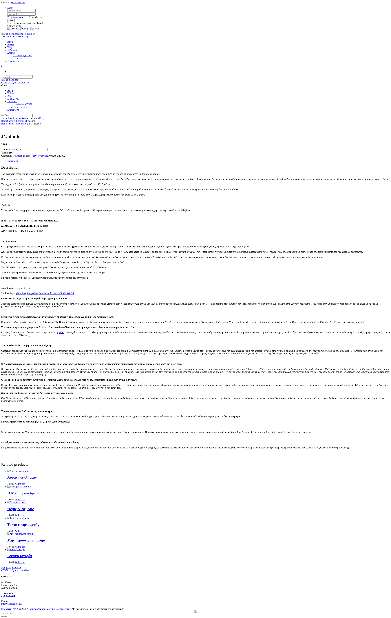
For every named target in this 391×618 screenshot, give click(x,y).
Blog (9, 47)
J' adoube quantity (10, 149)
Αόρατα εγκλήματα (22, 477)
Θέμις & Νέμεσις (20, 509)
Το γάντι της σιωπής (23, 525)
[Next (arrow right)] (5, 616)
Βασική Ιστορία (19, 556)
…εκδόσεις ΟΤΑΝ (22, 55)
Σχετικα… (12, 52)
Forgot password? (16, 17)
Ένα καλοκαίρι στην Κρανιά (15, 118)
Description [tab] (12, 161)
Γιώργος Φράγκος (39, 155)
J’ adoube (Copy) (37, 118)
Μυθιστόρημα (19, 121)
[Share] (8, 613)
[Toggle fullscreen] (5, 613)
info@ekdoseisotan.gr (11, 603)
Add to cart (7, 153)
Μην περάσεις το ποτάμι (26, 540)
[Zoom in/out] (2, 613)
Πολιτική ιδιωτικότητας (58, 609)
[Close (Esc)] (11, 613)
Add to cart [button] (20, 484)
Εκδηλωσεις (13, 50)
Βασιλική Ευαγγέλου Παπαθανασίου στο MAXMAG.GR (45, 293)
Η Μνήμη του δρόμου (24, 493)
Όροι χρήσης (34, 609)
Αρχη (10, 41)
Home (4, 121)
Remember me (36, 17)
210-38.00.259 (18, 2)
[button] (13, 28)
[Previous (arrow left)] (2, 616)
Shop (9, 121)
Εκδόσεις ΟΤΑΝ (9, 609)
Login (10, 7)
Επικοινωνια (13, 61)
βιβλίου (60, 332)
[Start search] (2, 115)
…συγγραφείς (20, 58)
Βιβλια (10, 44)
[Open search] (2, 77)
